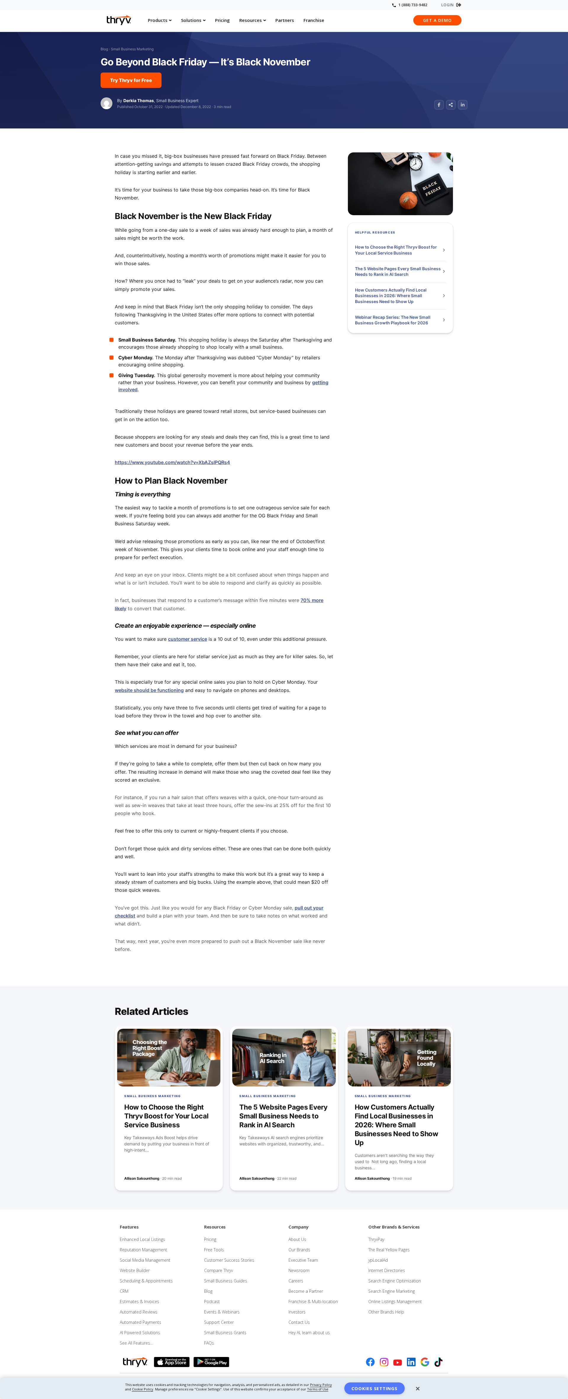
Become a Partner (305, 1291)
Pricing (222, 20)
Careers (295, 1281)
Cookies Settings (374, 1388)
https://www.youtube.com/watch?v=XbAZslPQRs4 (172, 462)
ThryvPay (376, 1239)
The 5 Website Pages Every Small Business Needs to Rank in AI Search (398, 271)
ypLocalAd (378, 1260)
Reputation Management (143, 1250)
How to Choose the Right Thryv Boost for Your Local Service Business (396, 250)
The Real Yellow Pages (389, 1250)
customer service (187, 639)
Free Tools (214, 1250)
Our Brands (299, 1250)
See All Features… (136, 1343)
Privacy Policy (321, 1384)
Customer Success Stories (229, 1260)
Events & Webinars (222, 1312)
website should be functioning (149, 690)
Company (298, 1227)
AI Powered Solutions (140, 1332)
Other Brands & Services (394, 1227)
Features (129, 1227)
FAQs (209, 1343)
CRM (124, 1291)
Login (447, 4)
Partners (284, 20)
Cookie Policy (142, 1389)
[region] (284, 1388)
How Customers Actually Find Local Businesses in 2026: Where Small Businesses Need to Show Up (391, 295)
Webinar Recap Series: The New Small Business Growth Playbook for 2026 (392, 320)
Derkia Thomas (138, 100)
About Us (297, 1239)
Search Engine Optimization (394, 1281)
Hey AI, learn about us (309, 1332)
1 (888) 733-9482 (412, 4)
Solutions (191, 20)
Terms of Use (317, 1389)
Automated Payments (140, 1322)
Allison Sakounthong (141, 1178)
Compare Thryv (218, 1270)
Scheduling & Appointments (146, 1281)
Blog (104, 49)
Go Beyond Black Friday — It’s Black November (205, 62)
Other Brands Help (386, 1312)
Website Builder (135, 1270)
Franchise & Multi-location (313, 1301)
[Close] (417, 1388)
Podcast (212, 1301)
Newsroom (298, 1270)
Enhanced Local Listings (142, 1239)
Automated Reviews (138, 1312)
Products (157, 20)
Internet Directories (386, 1270)
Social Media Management (145, 1260)
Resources (250, 20)
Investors (297, 1312)
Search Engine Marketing (391, 1291)
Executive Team (303, 1260)
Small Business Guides (225, 1281)
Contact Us (299, 1322)
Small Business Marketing (132, 49)
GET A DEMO (437, 20)
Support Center (219, 1322)
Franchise (314, 20)
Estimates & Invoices (139, 1301)
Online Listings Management (395, 1301)
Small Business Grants (225, 1332)
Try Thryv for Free (131, 80)
